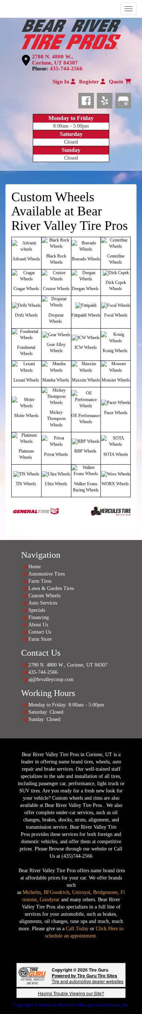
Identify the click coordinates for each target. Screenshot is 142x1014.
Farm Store (40, 639)
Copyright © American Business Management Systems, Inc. (71, 1004)
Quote (117, 81)
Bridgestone (105, 892)
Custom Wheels (44, 595)
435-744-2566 (66, 68)
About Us (38, 624)
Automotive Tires (46, 574)
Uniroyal (81, 892)
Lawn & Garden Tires (51, 588)
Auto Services (42, 603)
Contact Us (39, 632)
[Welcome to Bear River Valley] (71, 33)
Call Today (78, 928)
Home (34, 566)
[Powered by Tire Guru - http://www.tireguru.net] (32, 975)
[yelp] (106, 99)
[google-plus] (123, 99)
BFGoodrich (56, 892)
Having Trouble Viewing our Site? (71, 993)
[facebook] (87, 99)
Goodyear (50, 899)
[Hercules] (101, 510)
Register (89, 81)
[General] (24, 510)
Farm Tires (39, 581)
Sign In (61, 81)
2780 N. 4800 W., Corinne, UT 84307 (55, 60)
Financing (38, 617)
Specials (36, 610)
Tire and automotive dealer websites (87, 978)
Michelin (32, 892)
